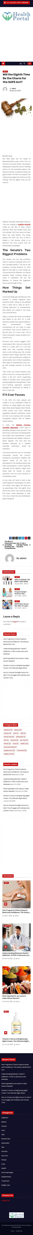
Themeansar (17, 1227)
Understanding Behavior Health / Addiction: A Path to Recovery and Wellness (15, 651)
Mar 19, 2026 (8, 958)
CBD (23, 733)
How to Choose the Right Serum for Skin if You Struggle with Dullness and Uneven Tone (16, 675)
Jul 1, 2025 (18, 596)
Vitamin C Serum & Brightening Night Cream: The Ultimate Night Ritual (15, 1041)
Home (12, 1231)
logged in (15, 622)
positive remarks (24, 224)
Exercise (14, 740)
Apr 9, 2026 (8, 916)
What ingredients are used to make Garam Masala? (14, 997)
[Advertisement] (16, 44)
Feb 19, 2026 (8, 1001)
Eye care (24, 740)
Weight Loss (9, 754)
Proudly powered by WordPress (11, 1225)
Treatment (21, 750)
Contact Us (5, 1200)
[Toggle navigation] (21, 63)
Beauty (17, 730)
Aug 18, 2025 (19, 584)
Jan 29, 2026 (8, 1044)
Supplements (9, 750)
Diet (6, 740)
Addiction (8, 730)
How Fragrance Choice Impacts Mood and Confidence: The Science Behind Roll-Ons (16, 641)
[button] (25, 63)
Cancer (7, 733)
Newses (28, 1225)
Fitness (7, 744)
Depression (20, 737)
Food (16, 744)
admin (14, 88)
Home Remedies (10, 747)
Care (15, 733)
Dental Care (9, 737)
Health (5, 71)
